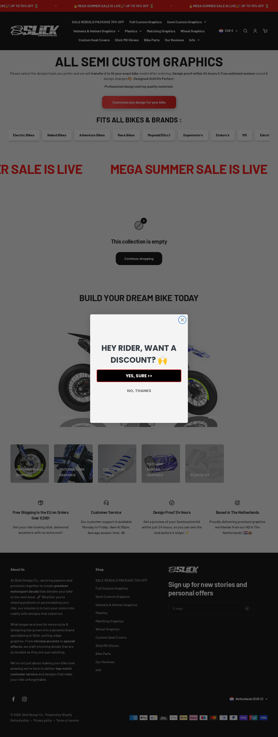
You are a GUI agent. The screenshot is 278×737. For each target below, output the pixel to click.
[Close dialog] (182, 320)
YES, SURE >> (139, 376)
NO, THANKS (139, 390)
